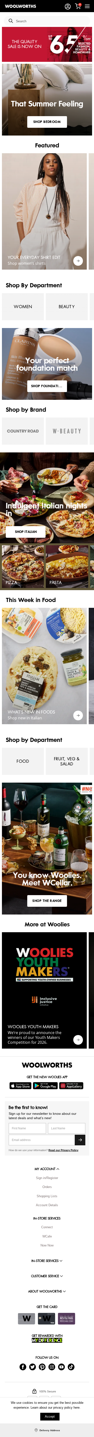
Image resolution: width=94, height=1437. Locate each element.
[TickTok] (71, 1366)
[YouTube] (61, 1366)
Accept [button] (50, 1416)
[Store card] (26, 1319)
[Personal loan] (66, 1319)
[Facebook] (23, 1366)
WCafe (47, 1236)
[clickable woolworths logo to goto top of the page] (47, 1065)
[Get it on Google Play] (46, 1085)
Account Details (47, 1205)
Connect (47, 1227)
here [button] (77, 1407)
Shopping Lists (47, 1196)
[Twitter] (32, 1366)
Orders (47, 1187)
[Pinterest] (42, 1366)
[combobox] (51, 21)
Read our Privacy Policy (63, 1150)
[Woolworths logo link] (20, 6)
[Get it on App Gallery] (72, 1085)
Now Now (47, 1245)
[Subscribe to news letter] (80, 1140)
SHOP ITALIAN (26, 532)
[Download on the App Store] (21, 1085)
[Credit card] (46, 1319)
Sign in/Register (47, 1178)
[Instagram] (51, 1366)
